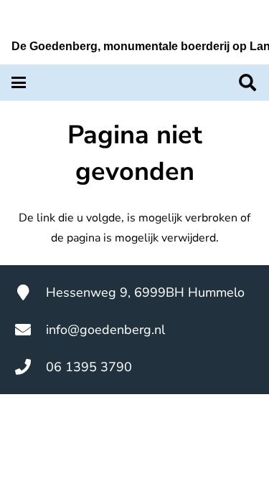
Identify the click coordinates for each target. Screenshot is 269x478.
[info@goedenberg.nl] (30, 330)
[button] (18, 82)
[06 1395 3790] (30, 367)
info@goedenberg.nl (105, 329)
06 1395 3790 (89, 367)
